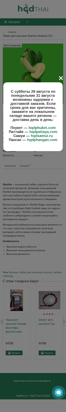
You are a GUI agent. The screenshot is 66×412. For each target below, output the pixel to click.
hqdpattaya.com (43, 132)
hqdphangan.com (42, 140)
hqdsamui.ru (42, 136)
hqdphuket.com (42, 128)
